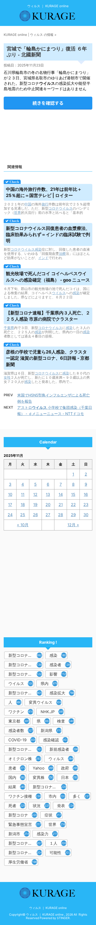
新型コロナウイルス (25, 655)
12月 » (73, 524)
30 (85, 514)
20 (48, 504)
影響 (58, 674)
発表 (65, 805)
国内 (16, 777)
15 (73, 494)
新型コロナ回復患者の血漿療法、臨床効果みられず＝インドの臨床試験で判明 (48, 234)
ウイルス (59, 293)
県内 (49, 683)
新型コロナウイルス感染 (25, 692)
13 (48, 494)
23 (85, 504)
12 (35, 494)
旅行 (45, 204)
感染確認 (55, 739)
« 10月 (23, 524)
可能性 (59, 852)
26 (35, 514)
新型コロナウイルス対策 (25, 852)
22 (73, 504)
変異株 (43, 777)
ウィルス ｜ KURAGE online (48, 908)
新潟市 (18, 833)
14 (61, 494)
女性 (7, 377)
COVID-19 (22, 739)
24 (10, 514)
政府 (69, 768)
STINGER (63, 918)
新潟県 (51, 730)
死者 (16, 805)
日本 (69, 777)
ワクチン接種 (24, 796)
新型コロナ (22, 815)
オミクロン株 (24, 758)
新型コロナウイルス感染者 (25, 843)
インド (43, 258)
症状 (53, 815)
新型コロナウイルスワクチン (50, 786)
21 (61, 504)
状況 (41, 805)
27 (48, 514)
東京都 (18, 721)
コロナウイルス (60, 208)
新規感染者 (63, 749)
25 (22, 514)
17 (10, 504)
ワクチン (20, 711)
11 (22, 494)
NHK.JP (52, 711)
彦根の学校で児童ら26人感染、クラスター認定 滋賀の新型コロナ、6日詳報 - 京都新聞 (47, 358)
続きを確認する (48, 103)
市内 (57, 796)
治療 (62, 253)
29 (73, 514)
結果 (16, 786)
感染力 (47, 833)
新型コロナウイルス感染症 (25, 674)
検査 (65, 721)
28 (60, 514)
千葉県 (9, 328)
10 (10, 494)
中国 (27, 204)
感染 (38, 249)
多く (81, 796)
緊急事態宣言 (24, 824)
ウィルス (60, 758)
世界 (17, 212)
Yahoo (43, 768)
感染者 (60, 664)
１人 (57, 843)
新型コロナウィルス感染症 (25, 749)
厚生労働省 (22, 861)
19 (35, 504)
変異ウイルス (45, 702)
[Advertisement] (48, 135)
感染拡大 (61, 692)
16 (86, 494)
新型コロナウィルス (25, 664)
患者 (16, 768)
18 (23, 504)
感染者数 (20, 730)
